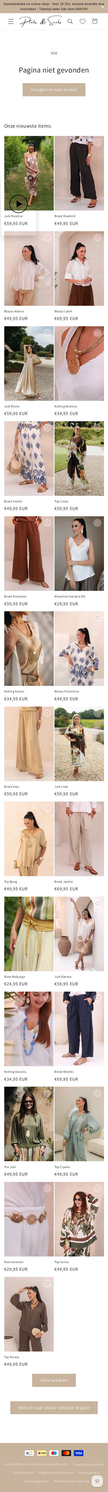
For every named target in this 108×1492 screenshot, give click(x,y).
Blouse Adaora (14, 311)
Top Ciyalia (62, 1167)
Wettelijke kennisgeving (72, 1481)
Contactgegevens (36, 1481)
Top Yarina (62, 1262)
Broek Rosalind (65, 216)
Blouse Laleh (63, 311)
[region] (54, 6)
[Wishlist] (83, 21)
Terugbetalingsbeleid (88, 1464)
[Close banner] (103, 7)
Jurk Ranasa (63, 976)
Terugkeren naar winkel (54, 89)
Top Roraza (11, 1357)
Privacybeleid (24, 1473)
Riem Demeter (14, 1262)
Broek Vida (11, 786)
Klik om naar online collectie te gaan (54, 1407)
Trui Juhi (10, 1167)
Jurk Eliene (12, 406)
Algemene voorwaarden (56, 1473)
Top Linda (61, 501)
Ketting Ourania (15, 1072)
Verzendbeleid (89, 1473)
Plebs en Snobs (27, 1464)
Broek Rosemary (15, 596)
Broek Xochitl (13, 501)
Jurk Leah (61, 786)
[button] (11, 21)
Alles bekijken (54, 1380)
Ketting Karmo (14, 691)
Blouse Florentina (67, 691)
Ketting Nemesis (66, 406)
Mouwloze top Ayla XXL (70, 596)
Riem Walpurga (14, 976)
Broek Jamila (64, 881)
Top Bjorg (10, 881)
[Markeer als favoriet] (47, 142)
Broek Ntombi (64, 1072)
